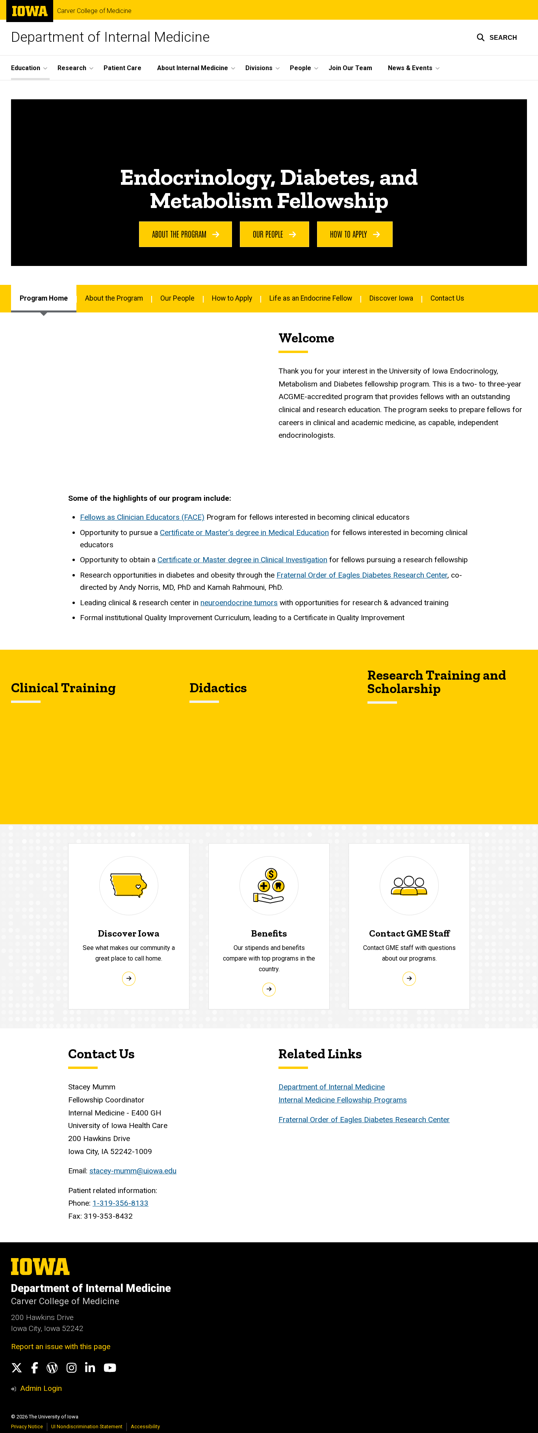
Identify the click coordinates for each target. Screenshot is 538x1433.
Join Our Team (350, 68)
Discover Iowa (391, 298)
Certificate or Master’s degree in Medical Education (244, 532)
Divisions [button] (259, 68)
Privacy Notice (27, 1426)
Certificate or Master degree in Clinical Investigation (242, 559)
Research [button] (72, 68)
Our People (269, 234)
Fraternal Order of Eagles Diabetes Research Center (361, 575)
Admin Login (41, 1388)
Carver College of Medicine (94, 11)
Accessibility (145, 1426)
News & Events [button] (410, 68)
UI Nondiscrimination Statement (86, 1426)
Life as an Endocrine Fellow (310, 298)
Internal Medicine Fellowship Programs (342, 1099)
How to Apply (349, 234)
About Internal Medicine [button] (192, 68)
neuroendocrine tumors (239, 602)
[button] (497, 37)
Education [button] (25, 68)
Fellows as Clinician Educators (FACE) (142, 517)
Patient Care (122, 68)
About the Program (180, 234)
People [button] (300, 68)
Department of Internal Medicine (110, 37)
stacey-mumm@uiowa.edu (132, 1170)
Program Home (44, 298)
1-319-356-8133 (120, 1203)
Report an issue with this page (60, 1346)
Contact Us (447, 298)
